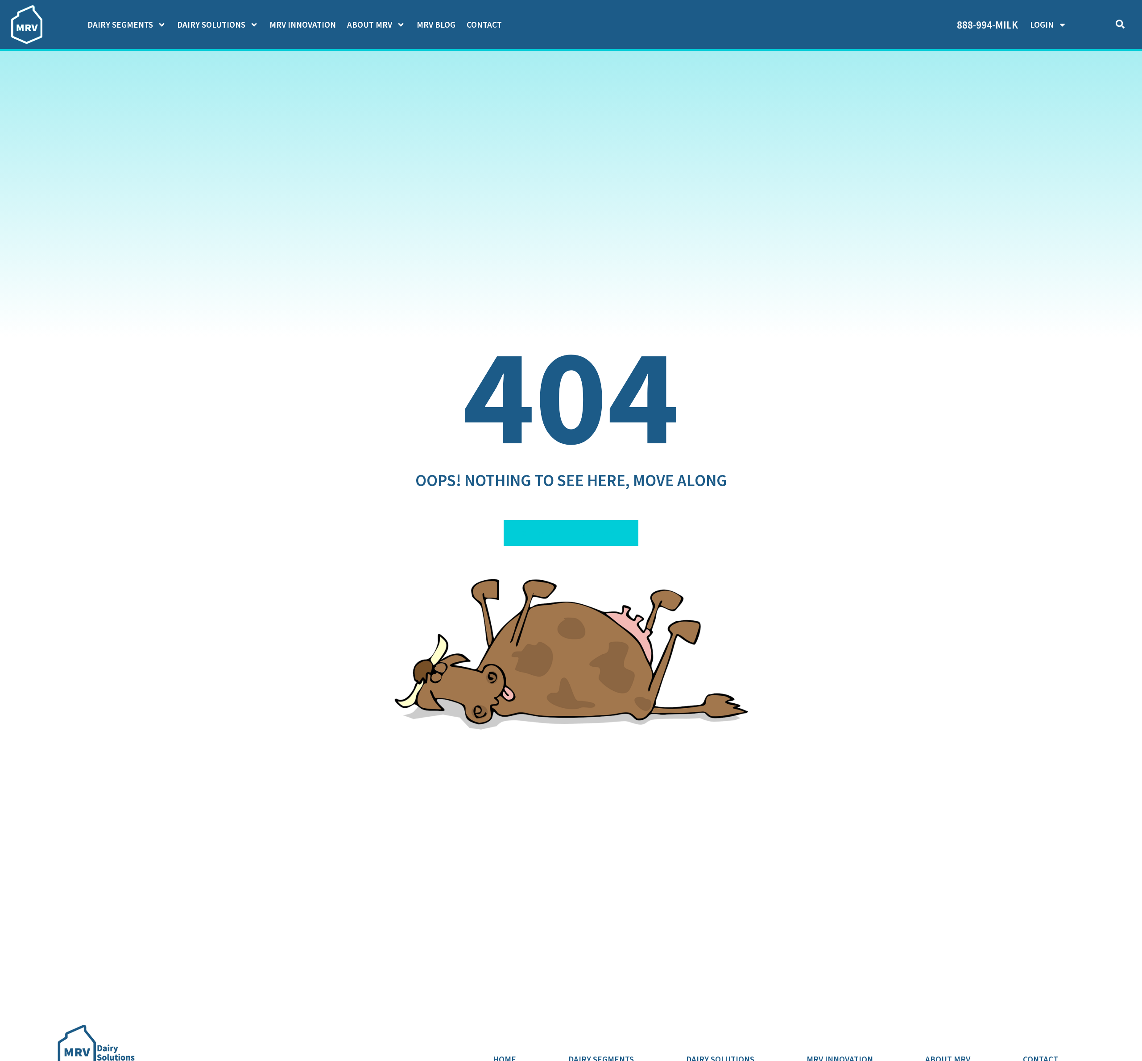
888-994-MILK (987, 24)
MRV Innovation (302, 24)
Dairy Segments (120, 24)
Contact (484, 24)
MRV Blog (436, 24)
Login (1042, 24)
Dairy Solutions (211, 24)
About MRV (369, 24)
